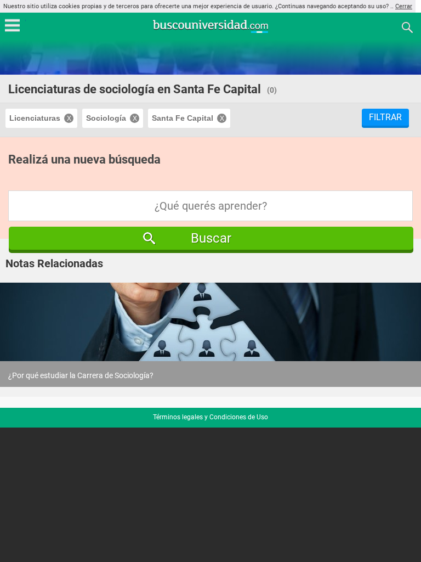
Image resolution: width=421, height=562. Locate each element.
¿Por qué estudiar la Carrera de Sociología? (80, 375)
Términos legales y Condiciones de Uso (210, 417)
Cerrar (403, 6)
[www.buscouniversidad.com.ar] (210, 31)
